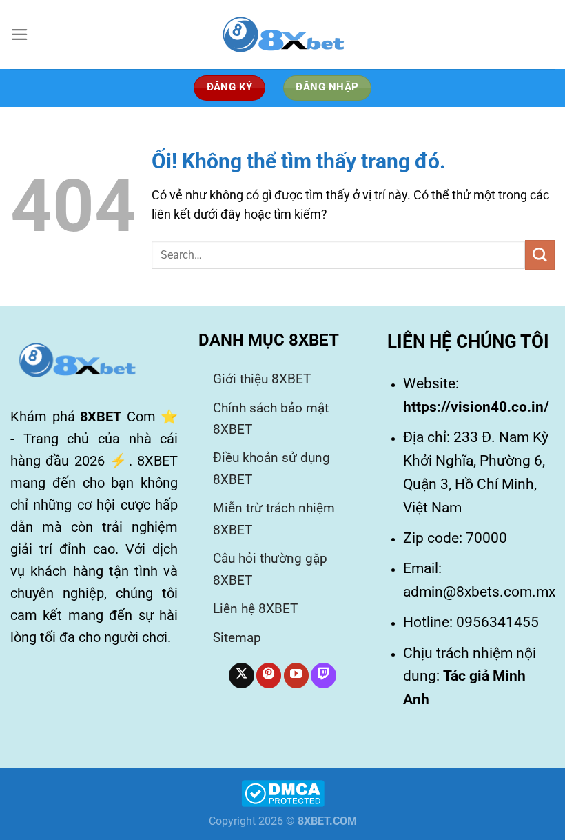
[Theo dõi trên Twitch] (323, 675)
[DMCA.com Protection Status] (283, 792)
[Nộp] (540, 255)
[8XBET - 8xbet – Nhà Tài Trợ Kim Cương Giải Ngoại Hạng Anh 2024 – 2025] (282, 34)
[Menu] (19, 34)
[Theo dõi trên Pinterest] (268, 675)
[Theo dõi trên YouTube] (296, 675)
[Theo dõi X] (241, 675)
